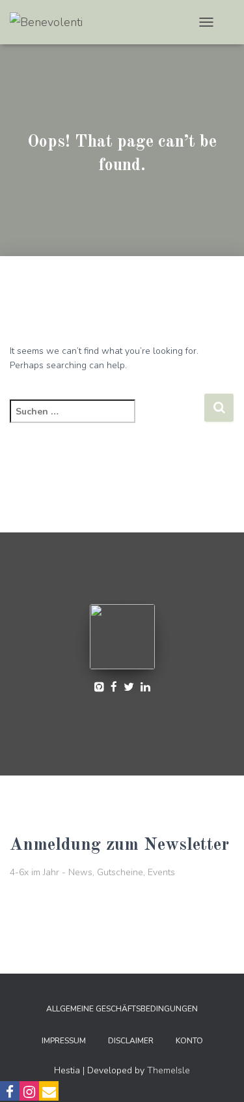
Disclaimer (131, 1041)
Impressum (64, 1041)
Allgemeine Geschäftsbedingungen (122, 1009)
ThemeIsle (168, 1070)
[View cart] (228, 22)
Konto (189, 1041)
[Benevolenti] (51, 22)
